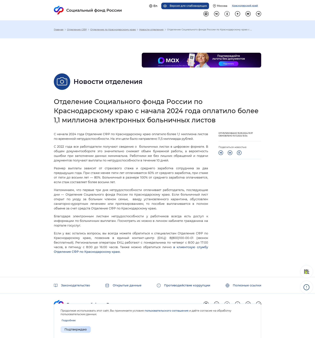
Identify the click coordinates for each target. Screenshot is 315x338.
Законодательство (75, 285)
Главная (58, 29)
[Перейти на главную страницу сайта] (88, 10)
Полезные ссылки (247, 285)
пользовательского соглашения (167, 310)
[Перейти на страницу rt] (248, 13)
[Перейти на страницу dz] (237, 13)
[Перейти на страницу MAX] (206, 13)
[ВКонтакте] (230, 152)
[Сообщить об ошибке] (306, 287)
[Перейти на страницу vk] (216, 13)
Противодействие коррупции (187, 285)
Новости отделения (151, 29)
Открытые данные (127, 285)
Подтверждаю (75, 329)
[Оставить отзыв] (306, 271)
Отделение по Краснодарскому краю (113, 29)
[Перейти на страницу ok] (227, 13)
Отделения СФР (77, 29)
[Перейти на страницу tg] (258, 13)
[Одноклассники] (239, 152)
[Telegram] (221, 152)
